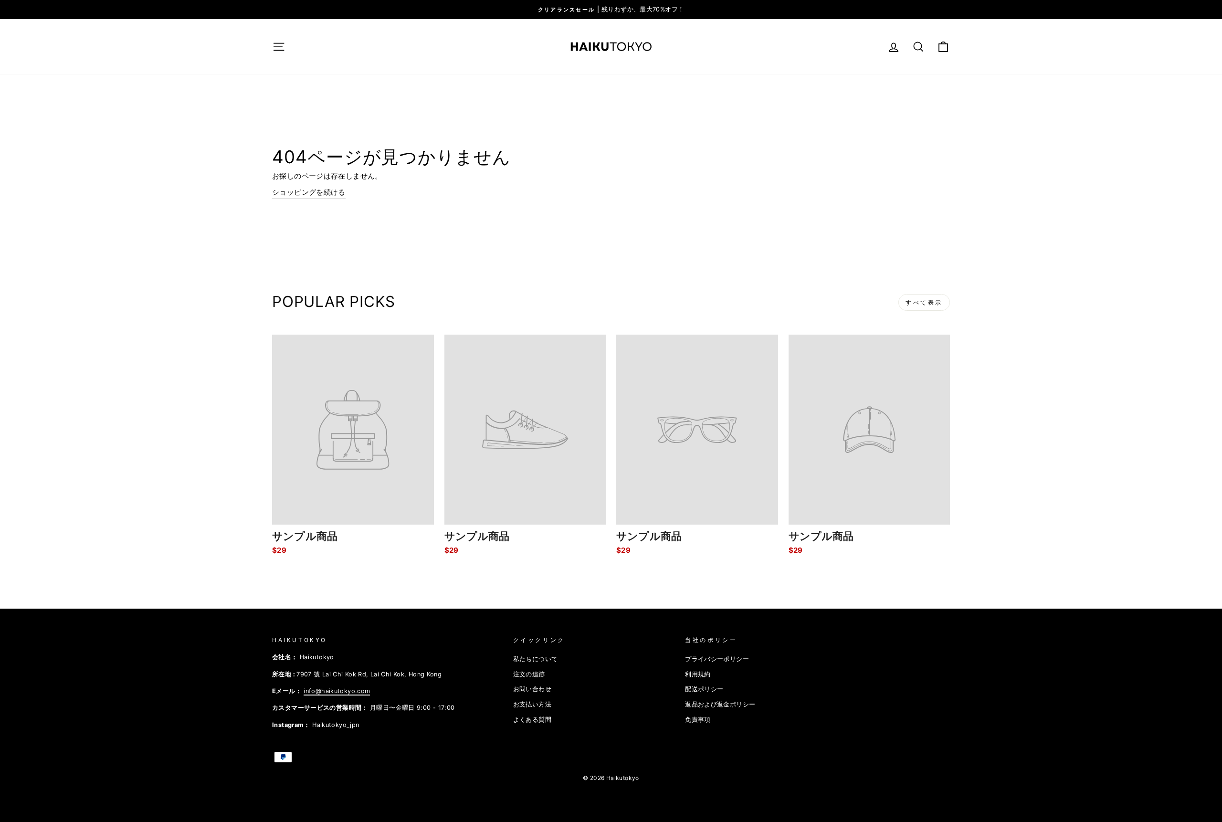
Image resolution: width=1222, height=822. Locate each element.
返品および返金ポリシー (720, 704)
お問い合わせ (532, 689)
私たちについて (535, 659)
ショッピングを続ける (309, 192)
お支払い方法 (532, 704)
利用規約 (698, 674)
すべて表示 (924, 302)
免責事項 (698, 719)
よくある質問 (532, 719)
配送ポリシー (704, 689)
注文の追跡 (529, 674)
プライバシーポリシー (717, 659)
